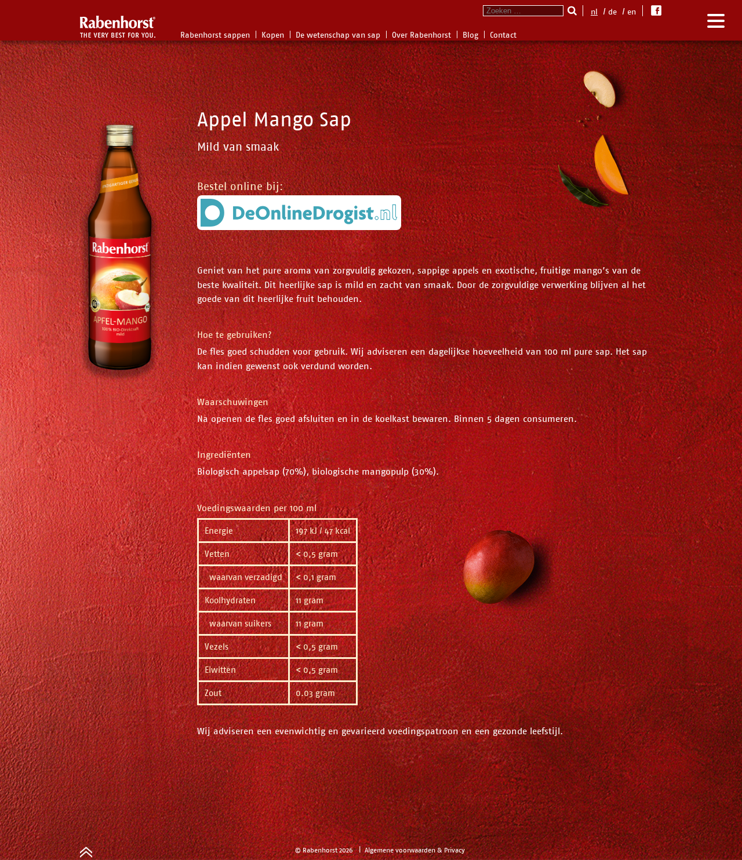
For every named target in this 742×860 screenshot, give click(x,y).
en (631, 11)
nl (594, 11)
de (612, 11)
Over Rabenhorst (421, 34)
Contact (503, 34)
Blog (470, 34)
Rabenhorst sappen (215, 34)
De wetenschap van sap (338, 34)
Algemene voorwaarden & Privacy (415, 850)
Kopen (272, 34)
